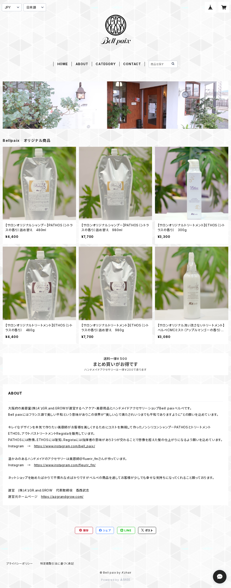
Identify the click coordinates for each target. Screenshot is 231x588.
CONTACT (132, 64)
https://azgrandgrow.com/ (62, 496)
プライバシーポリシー (19, 563)
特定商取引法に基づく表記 (57, 563)
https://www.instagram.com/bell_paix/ (64, 446)
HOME (62, 64)
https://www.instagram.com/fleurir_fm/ (65, 465)
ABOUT (82, 64)
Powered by (110, 579)
